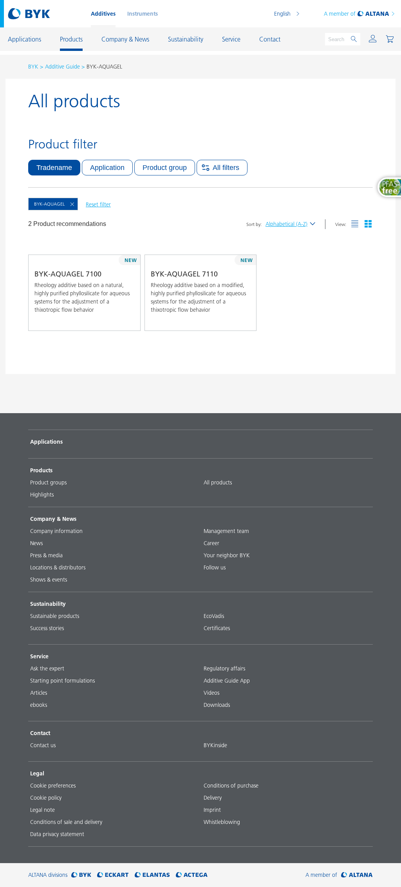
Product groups (48, 482)
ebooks (38, 704)
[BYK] (81, 875)
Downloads (217, 704)
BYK (33, 66)
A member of (340, 13)
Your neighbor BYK (227, 555)
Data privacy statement (57, 834)
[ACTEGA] (192, 875)
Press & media (46, 555)
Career (211, 543)
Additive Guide (62, 66)
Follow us (215, 567)
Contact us (43, 745)
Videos (211, 692)
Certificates (217, 628)
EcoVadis (214, 616)
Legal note (42, 809)
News (36, 543)
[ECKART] (113, 875)
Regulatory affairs (224, 668)
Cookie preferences (53, 785)
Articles (38, 692)
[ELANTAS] (152, 875)
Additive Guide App (227, 680)
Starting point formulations (62, 680)
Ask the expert (47, 668)
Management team (226, 531)
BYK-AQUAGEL (49, 204)
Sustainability (48, 603)
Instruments (142, 13)
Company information (56, 531)
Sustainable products (54, 616)
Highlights (42, 494)
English (282, 13)
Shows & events (48, 579)
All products (218, 482)
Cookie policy (45, 797)
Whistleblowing (222, 822)
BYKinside (215, 745)
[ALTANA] (357, 875)
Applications (46, 441)
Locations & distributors (57, 567)
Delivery (213, 797)
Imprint (212, 809)
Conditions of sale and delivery (66, 822)
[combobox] (127, 319)
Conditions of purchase (231, 785)
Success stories (47, 628)
